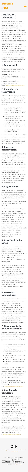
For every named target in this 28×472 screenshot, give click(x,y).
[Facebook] (16, 446)
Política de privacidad (14, 450)
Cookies (23, 450)
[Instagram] (12, 446)
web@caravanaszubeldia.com (15, 85)
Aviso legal (5, 450)
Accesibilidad (12, 452)
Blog (18, 452)
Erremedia (19, 464)
